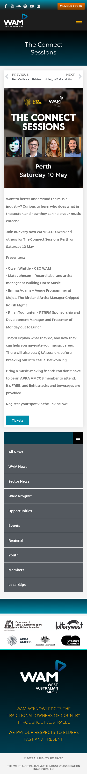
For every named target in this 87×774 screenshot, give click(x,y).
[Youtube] (32, 6)
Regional (15, 540)
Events (14, 525)
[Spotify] (25, 6)
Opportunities (20, 510)
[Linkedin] (38, 6)
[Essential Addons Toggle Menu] (78, 438)
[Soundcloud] (18, 6)
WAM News (17, 466)
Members (16, 569)
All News (15, 451)
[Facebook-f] (5, 6)
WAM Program (20, 495)
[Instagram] (12, 6)
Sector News (18, 481)
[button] (79, 22)
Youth (13, 555)
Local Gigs (17, 584)
